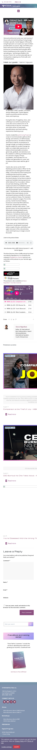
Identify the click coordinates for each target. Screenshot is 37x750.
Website (5, 598)
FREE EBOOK (6, 724)
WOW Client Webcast (8, 732)
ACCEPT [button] (16, 747)
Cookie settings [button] (6, 747)
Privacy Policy (19, 741)
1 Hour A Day (6, 734)
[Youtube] (17, 2)
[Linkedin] (20, 2)
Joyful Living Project (23, 135)
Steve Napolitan (21, 327)
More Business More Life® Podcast (14, 710)
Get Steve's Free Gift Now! (18, 672)
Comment (6, 561)
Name (5, 582)
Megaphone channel (16, 257)
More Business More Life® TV (12, 712)
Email (5, 590)
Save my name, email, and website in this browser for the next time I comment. (16, 606)
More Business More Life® (11, 719)
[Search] (30, 624)
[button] (18, 11)
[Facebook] (15, 2)
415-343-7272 (7, 695)
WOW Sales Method (9, 721)
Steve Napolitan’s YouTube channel (15, 282)
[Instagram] (18, 2)
